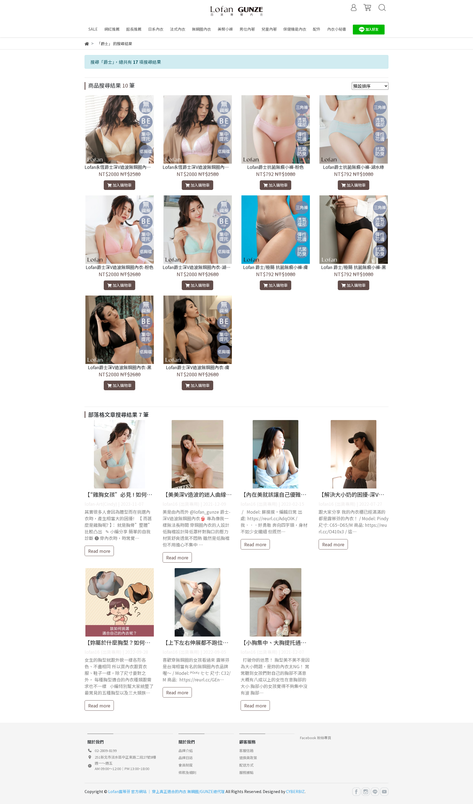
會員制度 (185, 765)
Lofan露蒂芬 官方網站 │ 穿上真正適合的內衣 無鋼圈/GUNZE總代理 (166, 791)
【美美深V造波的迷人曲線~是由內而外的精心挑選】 (226, 494)
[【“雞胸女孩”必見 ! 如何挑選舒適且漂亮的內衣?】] (119, 454)
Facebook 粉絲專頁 (315, 737)
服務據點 (246, 772)
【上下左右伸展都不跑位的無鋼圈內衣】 (212, 642)
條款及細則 (187, 772)
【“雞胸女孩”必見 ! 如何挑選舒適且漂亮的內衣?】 (147, 494)
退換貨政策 (248, 757)
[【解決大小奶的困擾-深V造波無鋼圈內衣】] (353, 454)
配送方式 (246, 765)
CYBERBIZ (295, 791)
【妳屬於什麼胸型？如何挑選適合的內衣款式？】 (145, 642)
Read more (99, 551)
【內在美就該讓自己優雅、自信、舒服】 (290, 494)
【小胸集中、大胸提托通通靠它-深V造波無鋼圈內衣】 (306, 642)
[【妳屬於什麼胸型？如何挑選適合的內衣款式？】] (119, 602)
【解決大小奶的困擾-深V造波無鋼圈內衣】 (370, 494)
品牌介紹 (185, 750)
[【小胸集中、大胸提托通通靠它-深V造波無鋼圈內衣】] (275, 602)
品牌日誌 (185, 757)
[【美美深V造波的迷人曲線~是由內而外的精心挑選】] (197, 454)
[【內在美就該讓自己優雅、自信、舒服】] (275, 454)
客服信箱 (246, 750)
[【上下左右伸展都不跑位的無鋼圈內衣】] (197, 602)
